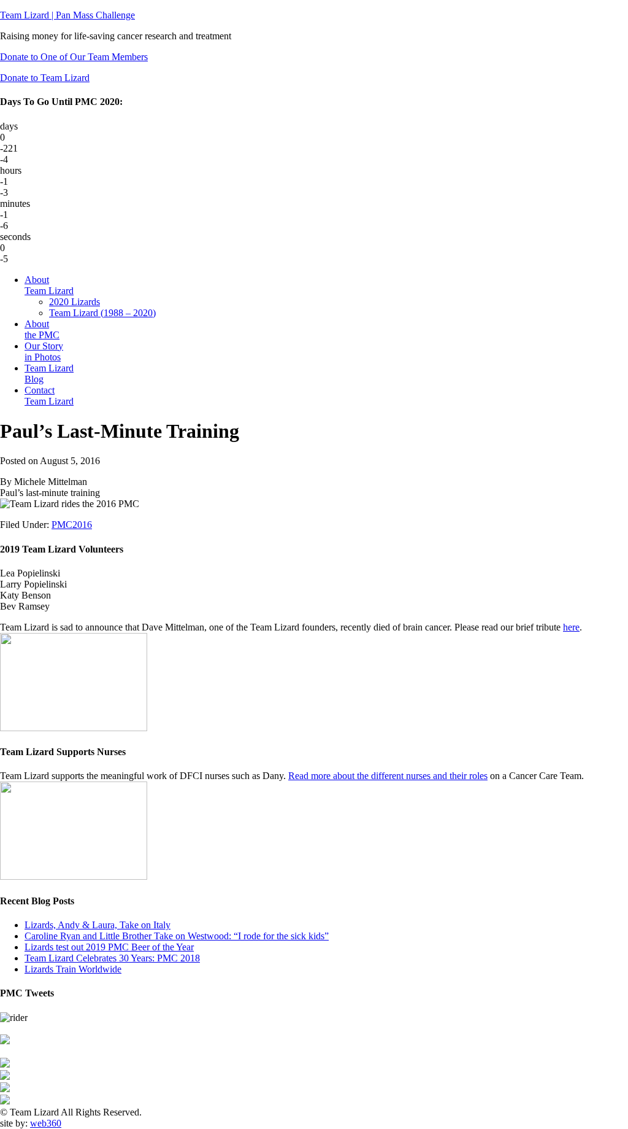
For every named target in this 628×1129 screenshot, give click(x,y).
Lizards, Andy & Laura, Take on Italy (97, 925)
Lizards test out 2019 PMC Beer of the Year (109, 947)
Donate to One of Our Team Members (74, 57)
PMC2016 (72, 524)
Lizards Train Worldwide (73, 969)
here (571, 627)
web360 (45, 1123)
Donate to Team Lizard (45, 77)
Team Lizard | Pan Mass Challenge (67, 15)
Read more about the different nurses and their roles (388, 775)
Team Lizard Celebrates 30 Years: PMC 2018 (112, 958)
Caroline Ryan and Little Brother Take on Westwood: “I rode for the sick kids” (177, 936)
